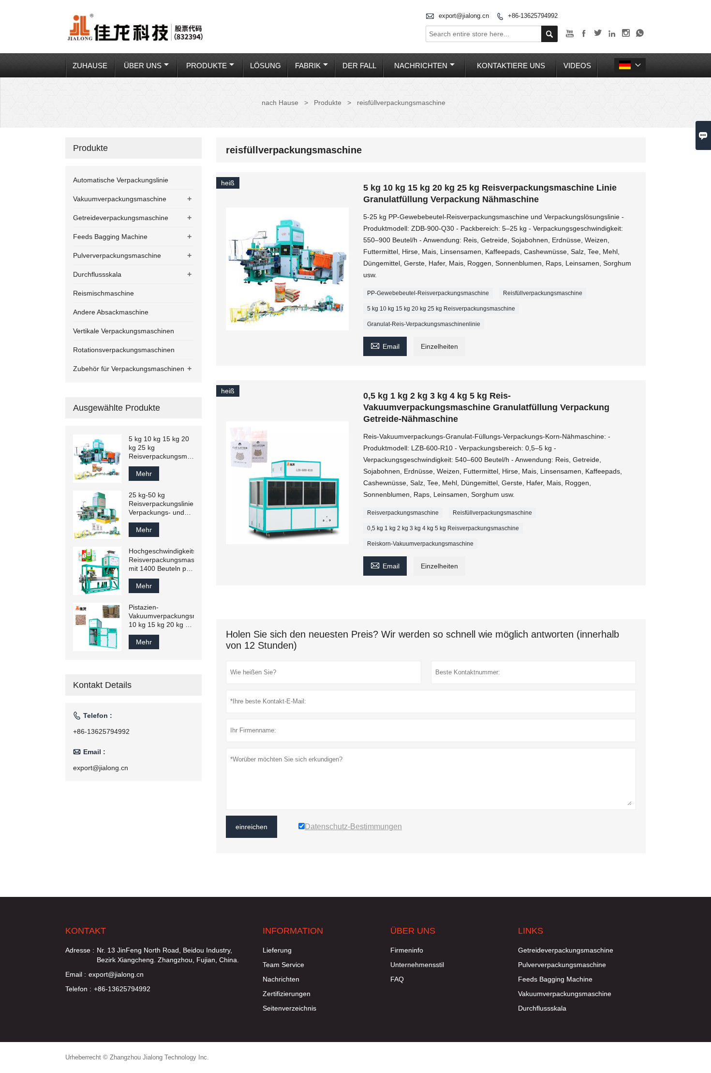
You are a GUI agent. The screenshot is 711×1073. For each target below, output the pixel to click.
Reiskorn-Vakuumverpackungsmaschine (420, 543)
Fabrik (308, 65)
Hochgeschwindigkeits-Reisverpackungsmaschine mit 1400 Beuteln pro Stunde (161, 560)
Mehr (144, 473)
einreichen (251, 827)
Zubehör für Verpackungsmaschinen (128, 369)
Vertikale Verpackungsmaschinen (123, 331)
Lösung (265, 65)
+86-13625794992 (533, 15)
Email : (75, 974)
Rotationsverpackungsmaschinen (124, 350)
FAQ (397, 979)
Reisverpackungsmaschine (403, 512)
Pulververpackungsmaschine (117, 255)
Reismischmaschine (103, 293)
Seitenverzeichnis (289, 1008)
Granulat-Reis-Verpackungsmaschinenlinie (423, 324)
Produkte (206, 65)
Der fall (359, 65)
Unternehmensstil (417, 965)
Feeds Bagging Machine (110, 236)
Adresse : (79, 950)
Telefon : (78, 989)
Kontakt (85, 931)
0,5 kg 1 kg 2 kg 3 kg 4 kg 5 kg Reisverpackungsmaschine (443, 528)
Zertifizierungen (287, 994)
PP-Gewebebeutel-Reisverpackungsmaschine (428, 293)
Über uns (143, 65)
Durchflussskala (97, 274)
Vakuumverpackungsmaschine (119, 199)
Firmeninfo (406, 950)
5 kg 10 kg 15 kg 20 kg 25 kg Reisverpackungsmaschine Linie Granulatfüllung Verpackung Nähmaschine (161, 448)
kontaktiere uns (511, 65)
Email (385, 345)
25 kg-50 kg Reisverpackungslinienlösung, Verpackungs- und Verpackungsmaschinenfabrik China (161, 504)
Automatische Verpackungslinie (120, 180)
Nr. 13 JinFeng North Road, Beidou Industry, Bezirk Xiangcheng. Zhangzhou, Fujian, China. (168, 955)
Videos (577, 65)
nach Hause (280, 102)
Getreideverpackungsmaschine (120, 218)
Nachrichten (420, 65)
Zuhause (90, 65)
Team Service (283, 965)
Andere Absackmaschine (110, 312)
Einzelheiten (439, 346)
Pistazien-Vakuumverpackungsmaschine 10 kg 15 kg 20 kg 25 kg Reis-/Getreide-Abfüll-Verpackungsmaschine (161, 616)
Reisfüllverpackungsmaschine (542, 293)
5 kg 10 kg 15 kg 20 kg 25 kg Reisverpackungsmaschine (441, 308)
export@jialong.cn (464, 15)
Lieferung (277, 950)
